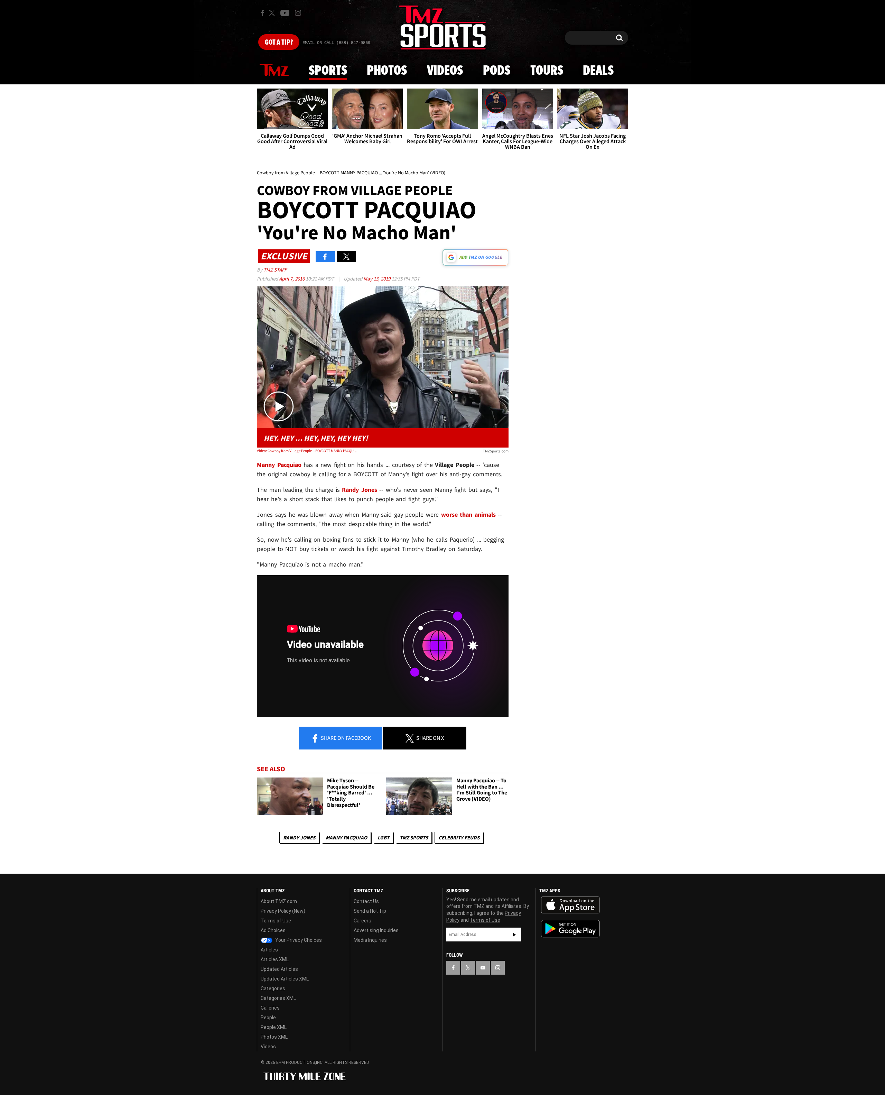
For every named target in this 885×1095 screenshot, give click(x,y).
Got (279, 42)
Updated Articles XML (285, 979)
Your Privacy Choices (298, 940)
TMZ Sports (414, 837)
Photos (387, 71)
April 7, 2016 (292, 278)
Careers (362, 920)
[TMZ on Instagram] (298, 13)
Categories (273, 988)
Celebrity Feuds (458, 837)
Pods (496, 71)
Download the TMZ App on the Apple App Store (570, 905)
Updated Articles (279, 969)
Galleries (270, 1008)
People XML (274, 1027)
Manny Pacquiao (346, 837)
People (268, 1017)
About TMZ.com (279, 901)
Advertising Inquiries (376, 930)
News (274, 70)
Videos (445, 71)
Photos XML (274, 1037)
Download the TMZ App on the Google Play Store (570, 929)
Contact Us (366, 901)
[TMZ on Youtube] (285, 12)
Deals (598, 71)
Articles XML (275, 959)
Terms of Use (276, 920)
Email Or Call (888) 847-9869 (336, 42)
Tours (546, 71)
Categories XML (278, 998)
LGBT (383, 837)
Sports (328, 71)
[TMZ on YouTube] (483, 968)
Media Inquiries (370, 940)
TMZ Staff (275, 269)
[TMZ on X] (273, 13)
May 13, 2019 (377, 278)
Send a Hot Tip (370, 911)
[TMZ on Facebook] (262, 13)
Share (345, 737)
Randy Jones (299, 837)
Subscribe (514, 934)
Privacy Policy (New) (283, 911)
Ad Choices (273, 930)
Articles (269, 950)
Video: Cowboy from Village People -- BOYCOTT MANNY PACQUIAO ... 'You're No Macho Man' (307, 450)
